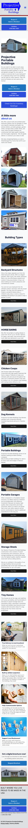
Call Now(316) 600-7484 (14, 27)
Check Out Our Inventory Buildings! (14, 105)
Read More (13, 300)
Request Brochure (14, 763)
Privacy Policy (5, 823)
